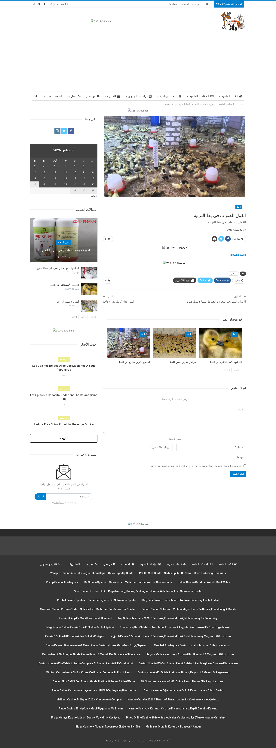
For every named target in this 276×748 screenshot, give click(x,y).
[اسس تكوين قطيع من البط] (128, 343)
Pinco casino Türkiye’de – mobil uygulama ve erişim (91, 708)
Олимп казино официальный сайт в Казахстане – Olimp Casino (183, 690)
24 (74, 184)
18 (65, 178)
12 (54, 172)
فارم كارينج (111, 740)
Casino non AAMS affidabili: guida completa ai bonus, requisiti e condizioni (85, 663)
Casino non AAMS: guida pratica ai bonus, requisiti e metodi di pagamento (183, 672)
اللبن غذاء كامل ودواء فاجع (118, 301)
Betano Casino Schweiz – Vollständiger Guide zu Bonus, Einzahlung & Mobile (189, 609)
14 (34, 172)
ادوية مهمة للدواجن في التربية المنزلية (64, 250)
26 (54, 184)
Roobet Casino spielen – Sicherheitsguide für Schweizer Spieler (96, 600)
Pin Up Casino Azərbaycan (62, 582)
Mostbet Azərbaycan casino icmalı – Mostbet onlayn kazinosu (192, 645)
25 (65, 184)
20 (43, 178)
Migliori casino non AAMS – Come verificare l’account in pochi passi (89, 672)
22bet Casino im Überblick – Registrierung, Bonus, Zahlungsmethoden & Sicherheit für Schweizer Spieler (138, 591)
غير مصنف (64, 359)
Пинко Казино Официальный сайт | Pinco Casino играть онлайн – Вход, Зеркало (97, 645)
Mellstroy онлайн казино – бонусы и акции (173, 726)
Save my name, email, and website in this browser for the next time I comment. (196, 465)
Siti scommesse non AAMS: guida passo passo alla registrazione (182, 681)
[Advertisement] (138, 59)
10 (74, 172)
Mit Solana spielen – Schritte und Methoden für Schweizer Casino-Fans (128, 582)
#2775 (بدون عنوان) (51, 564)
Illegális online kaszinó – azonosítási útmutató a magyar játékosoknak (190, 654)
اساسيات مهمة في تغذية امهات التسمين (57, 268)
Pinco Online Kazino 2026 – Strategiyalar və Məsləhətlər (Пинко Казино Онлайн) (175, 717)
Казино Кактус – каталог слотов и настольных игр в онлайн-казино (173, 708)
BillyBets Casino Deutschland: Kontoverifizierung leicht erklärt (180, 600)
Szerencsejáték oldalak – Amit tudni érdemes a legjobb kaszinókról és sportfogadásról (175, 627)
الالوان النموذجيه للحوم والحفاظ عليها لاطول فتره (216, 301)
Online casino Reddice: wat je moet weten (204, 582)
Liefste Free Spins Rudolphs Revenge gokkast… (64, 424)
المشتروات (74, 564)
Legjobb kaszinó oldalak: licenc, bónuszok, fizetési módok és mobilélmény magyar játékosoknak (170, 636)
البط (239, 207)
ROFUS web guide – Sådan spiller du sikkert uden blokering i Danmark (182, 573)
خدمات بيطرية (169, 96)
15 (92, 178)
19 (54, 178)
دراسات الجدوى (138, 96)
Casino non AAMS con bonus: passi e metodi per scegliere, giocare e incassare (188, 663)
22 (92, 184)
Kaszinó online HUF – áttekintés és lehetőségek (74, 636)
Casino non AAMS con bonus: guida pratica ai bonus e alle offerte (94, 681)
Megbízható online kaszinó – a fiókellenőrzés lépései (80, 627)
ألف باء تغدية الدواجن (67, 301)
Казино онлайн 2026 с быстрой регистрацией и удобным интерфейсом (173, 699)
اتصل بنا (173, 4)
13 (43, 172)
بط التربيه (233, 273)
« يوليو (94, 195)
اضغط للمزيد (54, 96)
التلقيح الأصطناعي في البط (64, 284)
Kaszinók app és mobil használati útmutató (85, 618)
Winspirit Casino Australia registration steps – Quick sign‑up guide (91, 573)
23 (83, 184)
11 (65, 172)
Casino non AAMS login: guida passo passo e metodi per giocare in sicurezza (91, 654)
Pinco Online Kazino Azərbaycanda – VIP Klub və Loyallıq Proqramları (95, 690)
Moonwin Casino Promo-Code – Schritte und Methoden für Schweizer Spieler (88, 609)
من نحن (196, 4)
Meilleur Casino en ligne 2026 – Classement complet (89, 699)
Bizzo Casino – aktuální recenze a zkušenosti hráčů (107, 726)
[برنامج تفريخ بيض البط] (174, 343)
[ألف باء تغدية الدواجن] (89, 306)
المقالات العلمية (199, 96)
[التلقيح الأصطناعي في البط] (220, 343)
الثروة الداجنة (64, 242)
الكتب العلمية (230, 96)
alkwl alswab (238, 254)
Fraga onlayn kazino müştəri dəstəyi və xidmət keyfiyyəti (85, 717)
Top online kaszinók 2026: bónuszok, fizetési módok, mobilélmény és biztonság (167, 618)
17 (74, 178)
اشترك (40, 496)
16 (83, 178)
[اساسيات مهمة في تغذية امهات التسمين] (89, 273)
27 (43, 184)
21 (34, 178)
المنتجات (184, 4)
